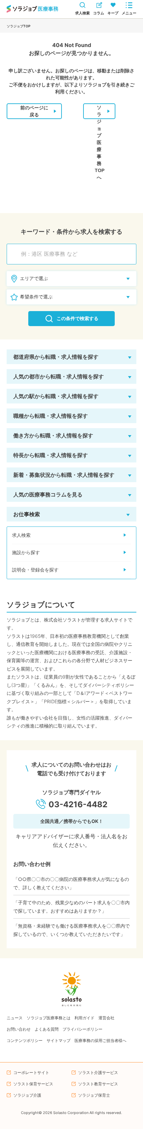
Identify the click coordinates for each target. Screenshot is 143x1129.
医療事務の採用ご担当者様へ (100, 1040)
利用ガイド (84, 1017)
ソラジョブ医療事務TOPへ (99, 112)
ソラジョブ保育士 (94, 1095)
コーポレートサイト (31, 1072)
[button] (71, 356)
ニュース (15, 1017)
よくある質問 (47, 1029)
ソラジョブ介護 (27, 1095)
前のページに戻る (34, 111)
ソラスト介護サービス (98, 1072)
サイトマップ (59, 1040)
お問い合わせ (19, 1029)
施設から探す (26, 552)
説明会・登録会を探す (35, 570)
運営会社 (106, 1017)
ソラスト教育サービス (98, 1083)
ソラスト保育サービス (33, 1083)
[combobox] (74, 254)
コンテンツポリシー (25, 1040)
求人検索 (21, 535)
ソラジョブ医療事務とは (49, 1017)
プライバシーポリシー (82, 1029)
